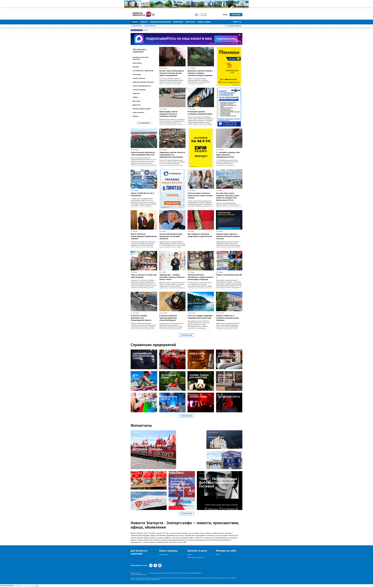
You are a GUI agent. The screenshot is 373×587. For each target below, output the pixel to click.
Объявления (178, 22)
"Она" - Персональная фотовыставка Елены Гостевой (218, 482)
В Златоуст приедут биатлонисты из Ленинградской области (141, 318)
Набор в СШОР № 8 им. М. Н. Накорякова (142, 194)
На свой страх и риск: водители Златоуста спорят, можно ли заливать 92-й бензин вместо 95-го (227, 196)
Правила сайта (163, 554)
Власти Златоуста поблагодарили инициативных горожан (144, 236)
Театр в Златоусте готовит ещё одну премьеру (144, 276)
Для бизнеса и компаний (139, 552)
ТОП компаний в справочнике (139, 50)
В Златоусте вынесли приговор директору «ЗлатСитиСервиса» (168, 318)
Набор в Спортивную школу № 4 (229, 276)
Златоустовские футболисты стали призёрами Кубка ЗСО (143, 153)
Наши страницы (168, 550)
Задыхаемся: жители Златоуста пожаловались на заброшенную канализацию (172, 154)
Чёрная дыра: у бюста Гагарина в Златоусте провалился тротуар (168, 114)
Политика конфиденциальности (139, 574)
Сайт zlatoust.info (136, 30)
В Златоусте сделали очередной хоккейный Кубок (200, 113)
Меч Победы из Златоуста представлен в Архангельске (200, 235)
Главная (135, 22)
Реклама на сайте (226, 550)
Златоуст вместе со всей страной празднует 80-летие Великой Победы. (150, 443)
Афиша (189, 554)
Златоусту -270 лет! (216, 437)
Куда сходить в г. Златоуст (195, 557)
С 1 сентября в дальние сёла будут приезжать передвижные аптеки (228, 154)
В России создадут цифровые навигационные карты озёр (200, 317)
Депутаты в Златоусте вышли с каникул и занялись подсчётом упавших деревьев (200, 73)
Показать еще (186, 335)
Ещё (214, 22)
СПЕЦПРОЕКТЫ (137, 26)
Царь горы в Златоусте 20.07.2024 (146, 478)
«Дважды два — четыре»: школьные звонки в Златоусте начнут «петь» (172, 277)
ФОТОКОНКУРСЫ (150, 26)
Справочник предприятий (160, 22)
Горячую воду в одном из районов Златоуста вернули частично (228, 236)
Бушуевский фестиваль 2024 (220, 458)
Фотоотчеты (190, 22)
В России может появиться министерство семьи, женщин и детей (200, 195)
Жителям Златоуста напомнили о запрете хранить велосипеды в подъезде (200, 277)
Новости (143, 22)
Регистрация (236, 14)
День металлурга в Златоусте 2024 (147, 498)
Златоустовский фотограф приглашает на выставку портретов (170, 236)
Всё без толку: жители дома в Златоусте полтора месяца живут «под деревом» (171, 73)
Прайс (218, 554)
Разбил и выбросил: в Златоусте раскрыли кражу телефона (227, 318)
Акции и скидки (204, 22)
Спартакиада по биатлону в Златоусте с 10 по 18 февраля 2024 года (181, 484)
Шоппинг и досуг (197, 550)
